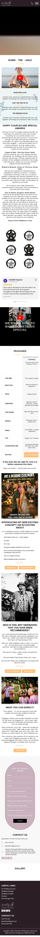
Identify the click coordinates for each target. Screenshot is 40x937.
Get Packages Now (7, 898)
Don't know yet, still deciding (18, 796)
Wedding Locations (7, 893)
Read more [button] (7, 296)
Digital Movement (29, 933)
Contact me (20, 750)
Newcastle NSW (6, 924)
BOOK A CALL (11, 567)
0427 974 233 (9, 842)
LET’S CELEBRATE (27, 567)
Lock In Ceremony (32, 455)
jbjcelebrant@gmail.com (12, 846)
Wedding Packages (7, 891)
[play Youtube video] (20, 77)
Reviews (4, 896)
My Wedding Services (8, 889)
